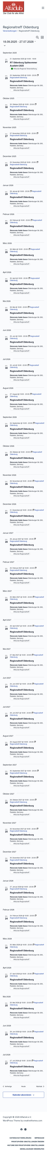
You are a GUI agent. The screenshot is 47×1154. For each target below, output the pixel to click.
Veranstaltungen (10, 31)
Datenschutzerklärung (20, 1138)
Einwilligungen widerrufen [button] (32, 1149)
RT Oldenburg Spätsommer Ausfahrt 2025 (23, 64)
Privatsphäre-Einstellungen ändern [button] (27, 1142)
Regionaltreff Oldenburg (22, 81)
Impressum (39, 1138)
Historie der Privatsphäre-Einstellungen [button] (25, 1145)
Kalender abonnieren (22, 1094)
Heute (23, 1086)
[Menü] (43, 8)
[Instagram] (25, 1129)
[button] (23, 45)
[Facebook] (21, 1129)
